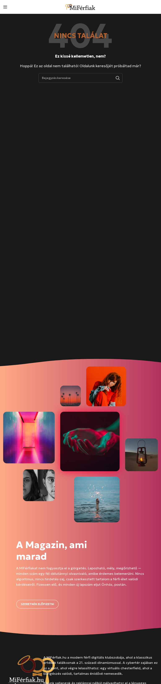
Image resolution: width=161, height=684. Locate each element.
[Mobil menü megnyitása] (5, 7)
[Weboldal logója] (80, 6)
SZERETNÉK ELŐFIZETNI (37, 604)
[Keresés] (117, 78)
